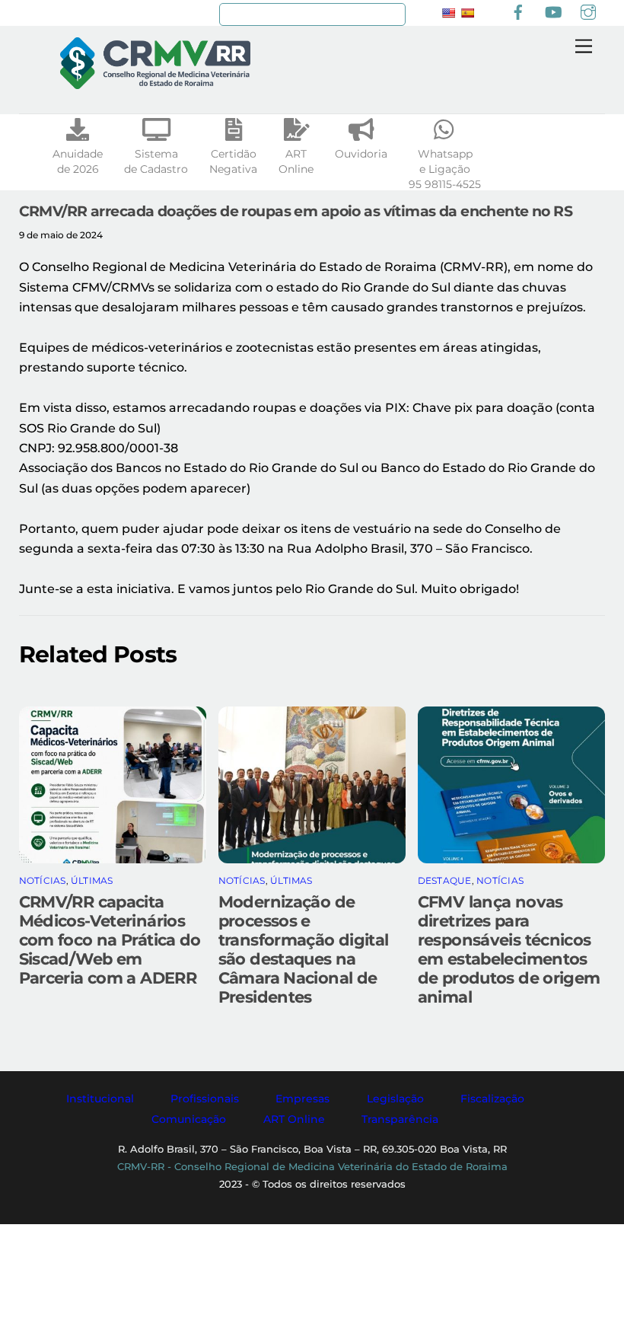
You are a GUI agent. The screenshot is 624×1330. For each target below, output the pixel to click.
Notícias (42, 880)
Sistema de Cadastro (156, 161)
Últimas (92, 880)
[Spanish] (467, 13)
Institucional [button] (100, 1098)
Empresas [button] (302, 1098)
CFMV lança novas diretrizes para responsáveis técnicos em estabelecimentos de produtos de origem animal (509, 949)
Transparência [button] (399, 1119)
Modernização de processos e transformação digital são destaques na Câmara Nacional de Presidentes (303, 949)
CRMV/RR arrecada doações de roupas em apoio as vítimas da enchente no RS (296, 211)
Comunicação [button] (188, 1119)
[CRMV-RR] (155, 83)
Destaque (445, 880)
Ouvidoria (361, 154)
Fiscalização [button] (492, 1098)
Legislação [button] (395, 1098)
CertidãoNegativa (233, 161)
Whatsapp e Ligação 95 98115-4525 (445, 169)
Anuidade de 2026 (78, 161)
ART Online (296, 161)
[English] (448, 13)
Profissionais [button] (204, 1098)
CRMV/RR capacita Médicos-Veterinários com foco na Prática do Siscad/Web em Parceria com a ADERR (110, 939)
